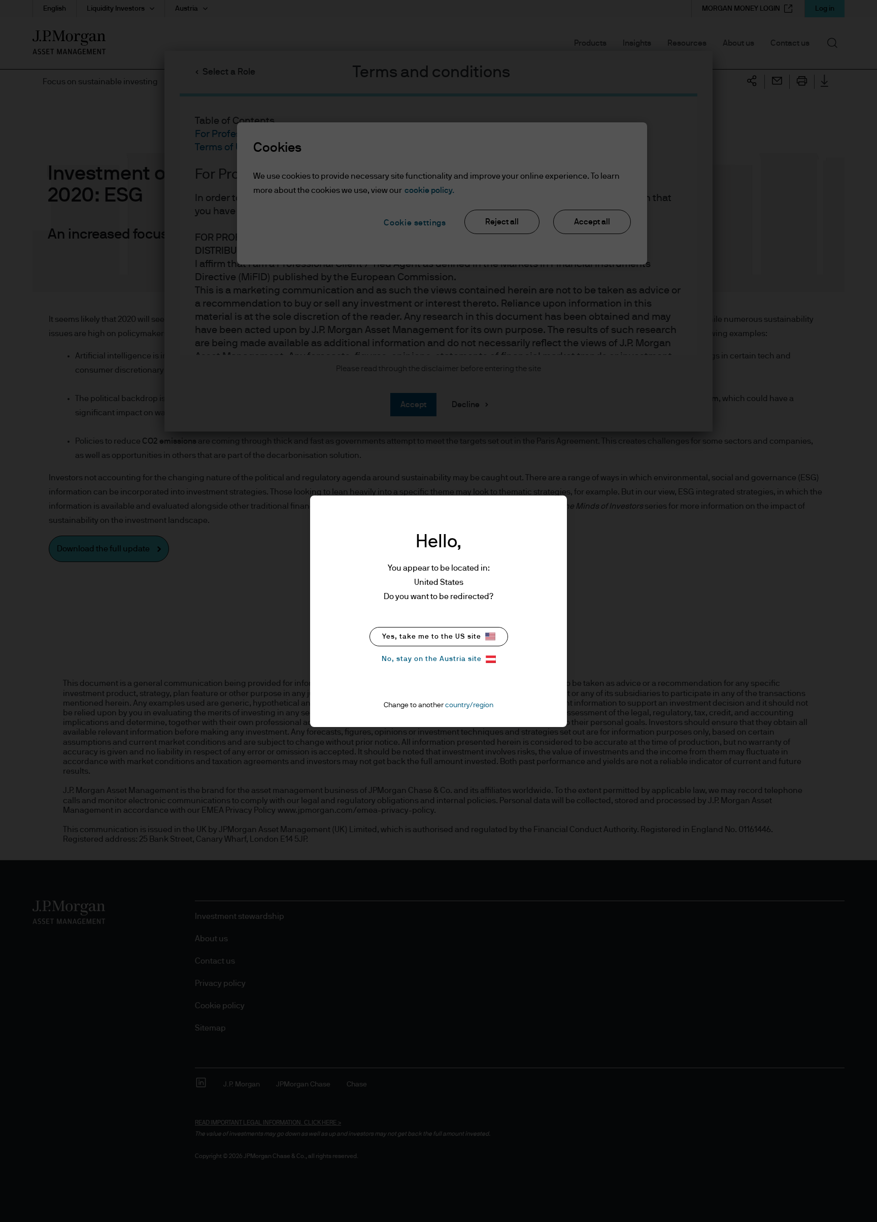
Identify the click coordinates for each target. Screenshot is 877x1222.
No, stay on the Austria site (432, 659)
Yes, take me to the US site (431, 636)
